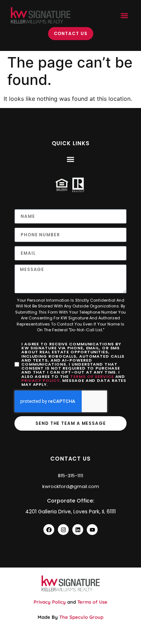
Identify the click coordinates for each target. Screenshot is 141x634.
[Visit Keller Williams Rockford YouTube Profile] (92, 529)
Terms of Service (92, 376)
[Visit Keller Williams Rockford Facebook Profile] (48, 529)
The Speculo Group (81, 617)
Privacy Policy (40, 380)
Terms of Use (92, 602)
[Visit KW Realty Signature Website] (40, 15)
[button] (124, 15)
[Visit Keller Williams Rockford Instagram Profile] (63, 529)
